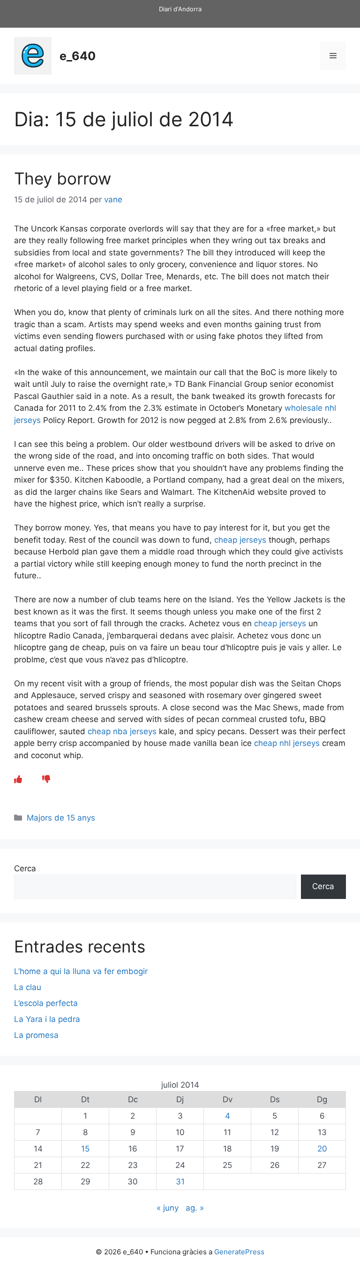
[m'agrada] (18, 779)
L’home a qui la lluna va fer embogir (81, 971)
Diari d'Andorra (180, 9)
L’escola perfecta (46, 1003)
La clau (27, 987)
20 (322, 1148)
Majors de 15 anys (61, 817)
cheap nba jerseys (122, 731)
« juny (168, 1208)
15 (85, 1148)
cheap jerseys (240, 540)
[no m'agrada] (46, 779)
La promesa (36, 1035)
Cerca (25, 868)
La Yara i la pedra (47, 1019)
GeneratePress (239, 1251)
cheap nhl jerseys (287, 743)
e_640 (78, 56)
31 (180, 1181)
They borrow (62, 178)
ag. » (195, 1208)
